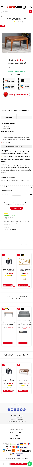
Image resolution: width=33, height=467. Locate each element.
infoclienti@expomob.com (17, 421)
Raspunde (6, 227)
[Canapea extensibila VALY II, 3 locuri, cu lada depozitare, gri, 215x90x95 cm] (24, 314)
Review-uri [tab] (4, 194)
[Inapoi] (1, 16)
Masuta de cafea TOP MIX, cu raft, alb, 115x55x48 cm (9, 323)
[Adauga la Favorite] (14, 285)
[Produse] (2, 7)
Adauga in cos (18, 463)
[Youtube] (12, 409)
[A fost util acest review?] (16, 229)
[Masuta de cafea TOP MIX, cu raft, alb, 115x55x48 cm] (9, 314)
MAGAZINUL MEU (16, 429)
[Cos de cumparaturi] (31, 7)
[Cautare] (30, 11)
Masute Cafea (15, 180)
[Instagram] (24, 409)
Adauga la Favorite (16, 68)
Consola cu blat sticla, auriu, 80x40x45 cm (24, 270)
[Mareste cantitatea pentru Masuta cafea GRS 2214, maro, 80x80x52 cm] (8, 464)
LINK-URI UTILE (15, 432)
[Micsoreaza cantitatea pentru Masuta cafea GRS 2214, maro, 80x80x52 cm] (2, 464)
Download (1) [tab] (4, 187)
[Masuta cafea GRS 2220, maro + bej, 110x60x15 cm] (24, 371)
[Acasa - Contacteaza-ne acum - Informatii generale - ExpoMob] (16, 7)
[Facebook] (9, 409)
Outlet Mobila (21, 180)
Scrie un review (16, 208)
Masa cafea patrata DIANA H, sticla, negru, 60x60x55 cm (9, 270)
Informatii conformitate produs (8, 177)
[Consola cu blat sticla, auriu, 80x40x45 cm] (24, 261)
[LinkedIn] (18, 409)
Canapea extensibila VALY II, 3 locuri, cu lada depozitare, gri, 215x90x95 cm (24, 323)
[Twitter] (15, 409)
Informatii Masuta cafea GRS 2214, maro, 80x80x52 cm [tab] (15, 110)
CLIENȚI (16, 435)
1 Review (19, 21)
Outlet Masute (27, 180)
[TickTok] (21, 409)
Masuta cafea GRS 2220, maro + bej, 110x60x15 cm (24, 379)
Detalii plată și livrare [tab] (6, 190)
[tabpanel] (16, 40)
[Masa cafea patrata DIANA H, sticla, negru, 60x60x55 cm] (9, 261)
